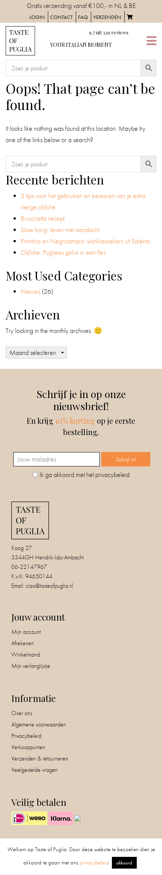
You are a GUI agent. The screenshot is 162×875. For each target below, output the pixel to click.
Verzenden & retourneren (39, 758)
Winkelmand (25, 654)
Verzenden (107, 17)
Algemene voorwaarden (38, 724)
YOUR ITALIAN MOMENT (81, 44)
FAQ (83, 17)
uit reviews (108, 32)
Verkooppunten (28, 747)
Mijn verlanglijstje (30, 666)
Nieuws (30, 291)
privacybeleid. (94, 862)
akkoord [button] (124, 863)
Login (37, 17)
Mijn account (26, 632)
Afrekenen (22, 643)
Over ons (21, 713)
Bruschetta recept (42, 218)
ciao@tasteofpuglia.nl (49, 586)
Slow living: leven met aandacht (60, 229)
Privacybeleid (26, 736)
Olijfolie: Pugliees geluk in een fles (63, 252)
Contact (61, 17)
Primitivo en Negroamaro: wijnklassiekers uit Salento (85, 241)
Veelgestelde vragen (34, 770)
